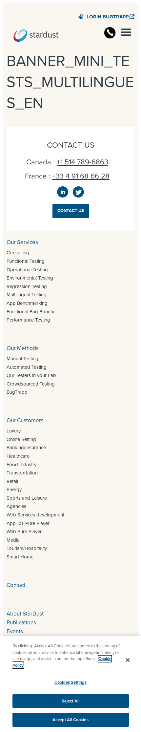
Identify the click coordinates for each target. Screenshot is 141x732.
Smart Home (20, 556)
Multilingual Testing (27, 294)
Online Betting (21, 439)
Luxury (14, 430)
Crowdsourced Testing (31, 383)
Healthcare (18, 456)
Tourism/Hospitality (27, 548)
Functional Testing (26, 261)
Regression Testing (27, 286)
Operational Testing (27, 269)
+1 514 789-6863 (82, 162)
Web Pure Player (24, 531)
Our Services (22, 242)
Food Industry (21, 464)
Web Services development (35, 514)
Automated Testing (27, 367)
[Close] (128, 660)
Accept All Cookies (70, 720)
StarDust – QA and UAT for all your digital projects (36, 35)
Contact (16, 585)
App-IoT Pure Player (28, 523)
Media (13, 540)
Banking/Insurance (26, 447)
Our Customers (25, 420)
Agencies (16, 506)
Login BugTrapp (108, 16)
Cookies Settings (70, 682)
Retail (12, 481)
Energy (14, 489)
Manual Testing (22, 358)
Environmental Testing (30, 278)
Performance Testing (28, 320)
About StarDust (25, 614)
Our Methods (23, 348)
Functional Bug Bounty (30, 311)
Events (15, 631)
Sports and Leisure (27, 498)
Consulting (18, 252)
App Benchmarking (27, 303)
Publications (21, 622)
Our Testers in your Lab (31, 375)
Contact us (70, 210)
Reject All (70, 701)
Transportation (22, 472)
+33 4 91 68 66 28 (81, 176)
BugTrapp (17, 392)
